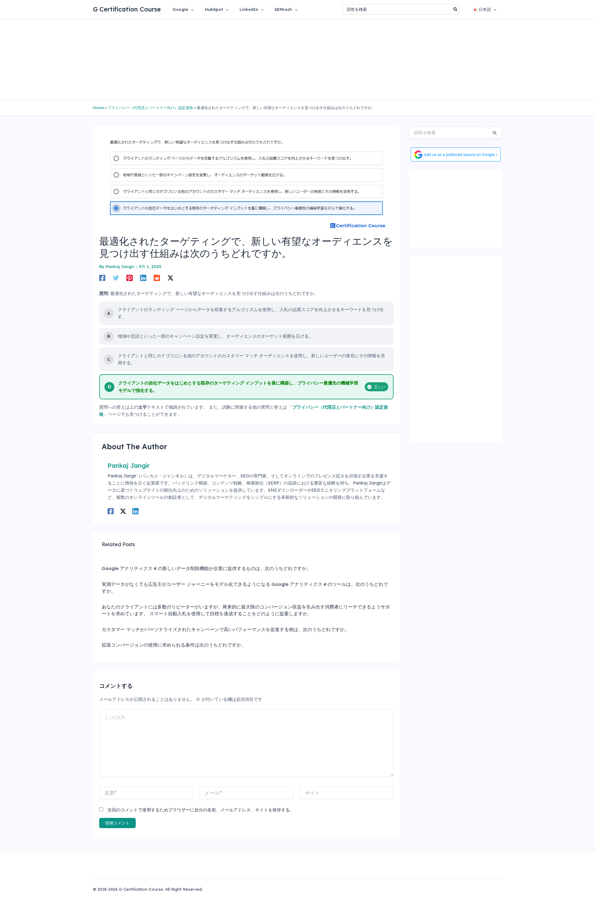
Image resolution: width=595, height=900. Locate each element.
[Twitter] (116, 278)
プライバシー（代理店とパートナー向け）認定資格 (150, 107)
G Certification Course (127, 9)
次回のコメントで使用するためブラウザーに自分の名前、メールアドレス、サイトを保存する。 (201, 810)
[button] (191, 9)
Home (98, 107)
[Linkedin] (143, 278)
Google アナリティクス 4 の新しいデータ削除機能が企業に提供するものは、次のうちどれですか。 (206, 568)
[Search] (455, 9)
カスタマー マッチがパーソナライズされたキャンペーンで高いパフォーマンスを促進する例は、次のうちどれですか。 (225, 629)
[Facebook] (102, 278)
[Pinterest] (129, 278)
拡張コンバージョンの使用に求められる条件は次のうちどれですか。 (174, 645)
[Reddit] (157, 278)
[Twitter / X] (170, 278)
